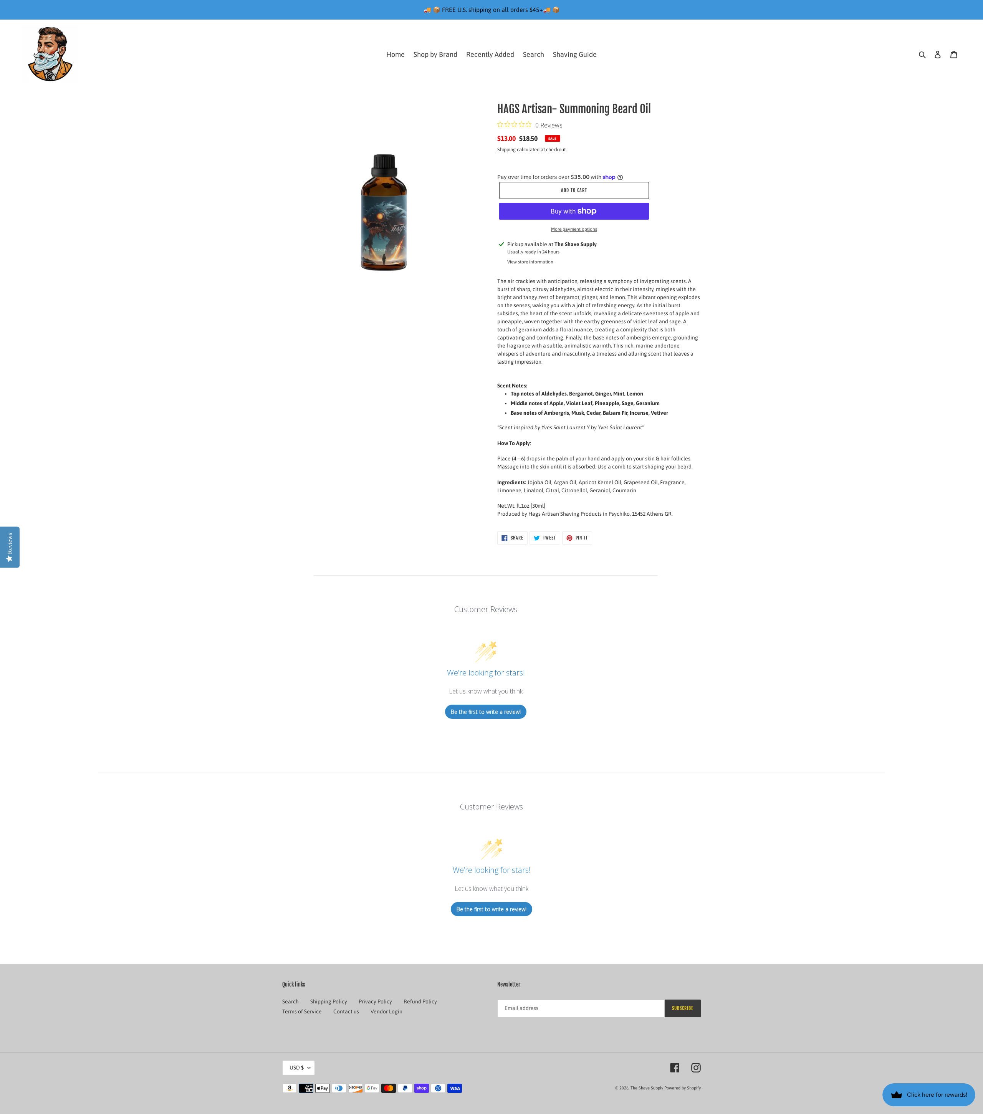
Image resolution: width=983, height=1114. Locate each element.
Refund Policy (420, 1001)
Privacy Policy (375, 1001)
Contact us (346, 1011)
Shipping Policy (328, 1001)
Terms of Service (302, 1011)
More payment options (574, 229)
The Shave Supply (647, 1088)
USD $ (297, 1067)
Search (290, 1001)
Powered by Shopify (682, 1088)
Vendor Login (386, 1011)
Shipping (506, 149)
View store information (530, 262)
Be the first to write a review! (486, 711)
